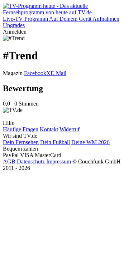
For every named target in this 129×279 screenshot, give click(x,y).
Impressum (58, 161)
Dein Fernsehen (21, 142)
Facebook (35, 73)
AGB (9, 161)
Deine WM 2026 (90, 142)
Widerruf (69, 129)
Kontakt (49, 129)
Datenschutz (31, 161)
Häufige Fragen (20, 129)
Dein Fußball (55, 142)
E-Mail (58, 73)
